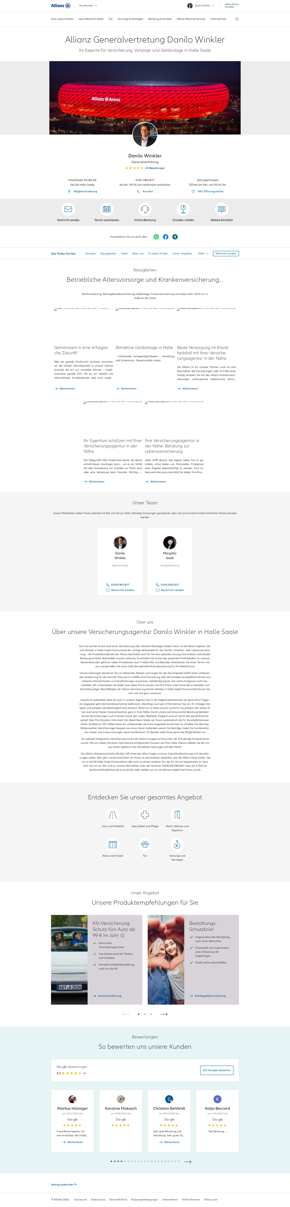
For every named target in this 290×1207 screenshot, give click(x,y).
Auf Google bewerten (217, 1070)
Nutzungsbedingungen (144, 1199)
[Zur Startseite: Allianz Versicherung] (60, 5)
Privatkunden (86, 5)
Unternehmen (170, 1199)
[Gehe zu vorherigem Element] (101, 1161)
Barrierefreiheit (118, 1199)
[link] (145, 212)
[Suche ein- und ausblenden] (236, 19)
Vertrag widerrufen (62, 1184)
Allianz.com (211, 1199)
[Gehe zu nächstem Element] (189, 1161)
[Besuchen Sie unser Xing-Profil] (175, 236)
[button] (145, 134)
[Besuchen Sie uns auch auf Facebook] (165, 236)
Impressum (80, 1199)
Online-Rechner (191, 1199)
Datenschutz (98, 1199)
